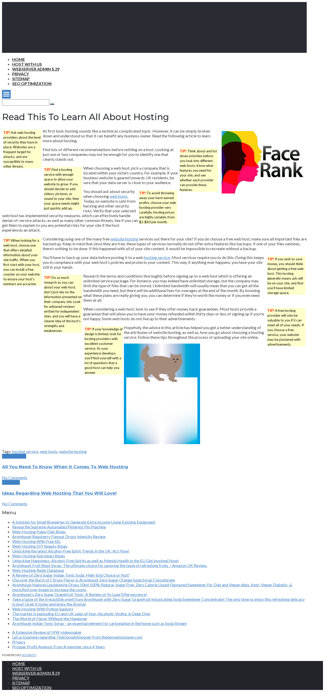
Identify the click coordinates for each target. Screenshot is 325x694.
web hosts (118, 196)
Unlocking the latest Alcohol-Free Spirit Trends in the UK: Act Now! (70, 550)
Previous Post (14, 456)
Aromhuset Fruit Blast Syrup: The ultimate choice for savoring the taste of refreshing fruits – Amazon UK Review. (109, 565)
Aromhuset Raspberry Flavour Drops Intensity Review (59, 536)
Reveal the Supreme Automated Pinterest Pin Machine (59, 526)
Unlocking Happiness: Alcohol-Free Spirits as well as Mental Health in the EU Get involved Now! (95, 560)
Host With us (27, 64)
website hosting (124, 238)
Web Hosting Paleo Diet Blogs (39, 531)
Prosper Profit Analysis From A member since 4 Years (58, 646)
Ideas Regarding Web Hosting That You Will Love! (59, 493)
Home (18, 59)
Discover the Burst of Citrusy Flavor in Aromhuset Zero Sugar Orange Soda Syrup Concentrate (93, 579)
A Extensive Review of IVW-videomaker (47, 632)
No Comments (14, 477)
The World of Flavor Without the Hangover (49, 618)
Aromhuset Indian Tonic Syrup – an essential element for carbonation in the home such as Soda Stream (99, 623)
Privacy (20, 73)
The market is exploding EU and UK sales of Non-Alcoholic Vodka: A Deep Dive (81, 613)
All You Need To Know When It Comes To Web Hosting (65, 466)
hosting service (157, 257)
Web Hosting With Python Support (42, 608)
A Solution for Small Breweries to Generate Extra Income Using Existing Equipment (83, 522)
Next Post (11, 482)
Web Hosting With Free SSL (36, 541)
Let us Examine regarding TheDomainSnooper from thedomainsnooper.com (77, 637)
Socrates (29, 655)
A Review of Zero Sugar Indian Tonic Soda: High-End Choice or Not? (71, 575)
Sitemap (21, 78)
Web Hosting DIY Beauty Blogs (40, 546)
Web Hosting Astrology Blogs (38, 555)
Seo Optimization (32, 83)
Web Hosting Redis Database (38, 570)
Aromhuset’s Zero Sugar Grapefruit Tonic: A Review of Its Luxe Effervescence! (79, 594)
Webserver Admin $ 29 (35, 69)
